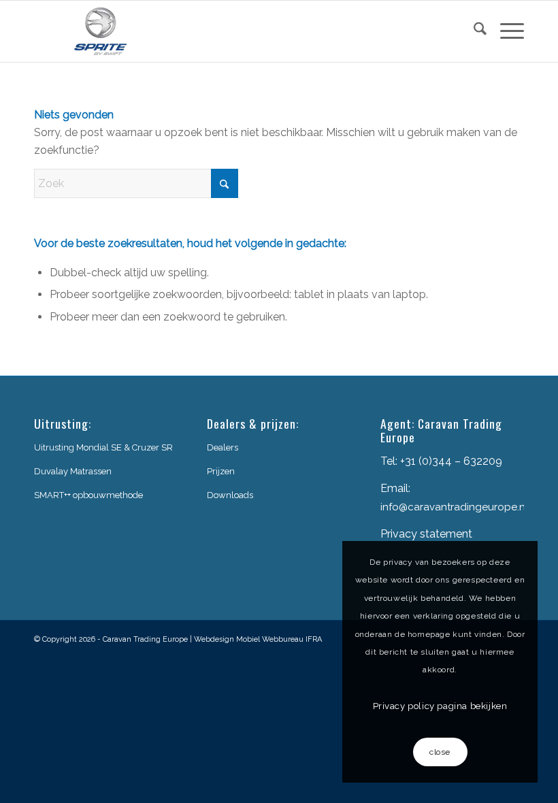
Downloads (230, 495)
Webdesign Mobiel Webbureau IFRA (258, 639)
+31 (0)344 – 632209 (451, 461)
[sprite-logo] (100, 31)
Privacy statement (426, 533)
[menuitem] (473, 31)
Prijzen (221, 471)
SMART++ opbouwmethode (88, 495)
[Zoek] (473, 31)
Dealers (222, 447)
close (439, 752)
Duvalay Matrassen (73, 471)
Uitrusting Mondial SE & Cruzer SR (103, 447)
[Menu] (505, 31)
